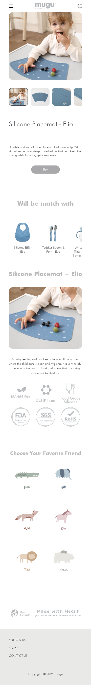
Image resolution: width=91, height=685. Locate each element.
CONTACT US (18, 656)
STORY (13, 648)
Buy (45, 169)
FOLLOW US (17, 640)
